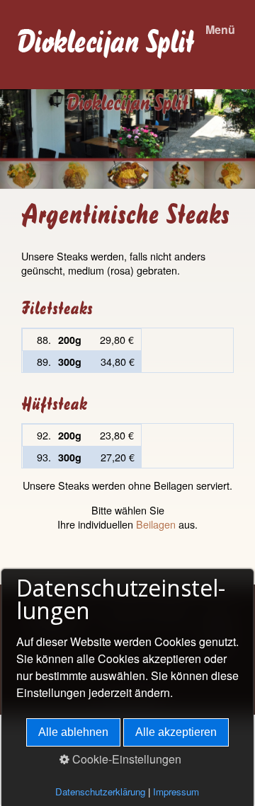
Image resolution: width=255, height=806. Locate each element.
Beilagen (154, 524)
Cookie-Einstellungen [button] (125, 759)
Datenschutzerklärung (100, 791)
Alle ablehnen (73, 732)
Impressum (176, 791)
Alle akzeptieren (176, 732)
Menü (220, 29)
